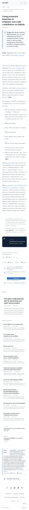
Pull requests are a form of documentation (14, 403)
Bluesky (11, 262)
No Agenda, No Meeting (18, 493)
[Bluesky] (14, 487)
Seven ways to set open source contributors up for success (11, 414)
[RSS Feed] (17, 501)
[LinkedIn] (18, 487)
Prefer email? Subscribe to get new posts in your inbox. (16, 272)
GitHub (11, 460)
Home (4, 6)
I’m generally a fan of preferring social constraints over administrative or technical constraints (14, 187)
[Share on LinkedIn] (7, 257)
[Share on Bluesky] (9, 257)
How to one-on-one (8, 346)
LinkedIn (24, 262)
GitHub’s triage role (19, 55)
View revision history (6, 254)
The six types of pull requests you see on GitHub (10, 335)
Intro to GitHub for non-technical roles (13, 324)
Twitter (17, 262)
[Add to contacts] (11, 487)
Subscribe (22, 497)
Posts (8, 6)
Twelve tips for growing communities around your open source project (12, 368)
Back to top (24, 507)
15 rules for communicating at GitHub (13, 379)
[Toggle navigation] (25, 3)
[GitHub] (22, 487)
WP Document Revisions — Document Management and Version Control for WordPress (11, 391)
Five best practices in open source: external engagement (11, 357)
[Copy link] (16, 257)
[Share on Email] (14, 257)
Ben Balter (5, 2)
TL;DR (9, 32)
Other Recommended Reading (11, 497)
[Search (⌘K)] (21, 3)
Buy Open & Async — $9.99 (16, 243)
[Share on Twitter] (12, 257)
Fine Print (13, 501)
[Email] (7, 487)
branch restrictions (10, 163)
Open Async (8, 493)
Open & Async (15, 454)
